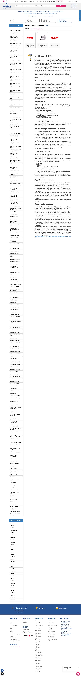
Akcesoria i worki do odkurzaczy (13, 222)
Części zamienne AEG (13, 214)
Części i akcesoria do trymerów (15, 186)
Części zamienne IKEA (14, 295)
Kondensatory (12, 485)
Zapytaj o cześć (33, 16)
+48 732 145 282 (48, 16)
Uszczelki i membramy (14, 508)
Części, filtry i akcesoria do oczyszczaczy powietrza (14, 418)
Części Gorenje (12, 547)
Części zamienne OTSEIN (14, 348)
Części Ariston (12, 525)
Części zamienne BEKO (14, 237)
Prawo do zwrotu (32, 1)
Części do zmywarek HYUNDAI (15, 284)
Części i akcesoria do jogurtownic (13, 57)
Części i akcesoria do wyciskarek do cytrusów (14, 192)
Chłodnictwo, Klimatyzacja (14, 463)
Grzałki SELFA (12, 476)
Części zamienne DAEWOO (14, 261)
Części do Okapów (51, 633)
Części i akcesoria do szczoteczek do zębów (14, 157)
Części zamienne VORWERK (14, 390)
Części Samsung (12, 583)
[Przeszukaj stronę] (61, 6)
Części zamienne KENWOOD (15, 307)
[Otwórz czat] (78, 674)
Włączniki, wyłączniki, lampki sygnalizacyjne (15, 514)
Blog (18, 1)
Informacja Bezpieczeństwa (15, 641)
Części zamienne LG (13, 311)
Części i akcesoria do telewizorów (13, 177)
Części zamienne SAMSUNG (15, 369)
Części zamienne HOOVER (14, 286)
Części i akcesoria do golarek (15, 45)
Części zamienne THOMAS (14, 383)
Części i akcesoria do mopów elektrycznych (15, 87)
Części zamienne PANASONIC (15, 351)
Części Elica (12, 544)
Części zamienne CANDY (14, 250)
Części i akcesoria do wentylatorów (13, 189)
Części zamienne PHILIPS (14, 356)
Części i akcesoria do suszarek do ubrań (15, 439)
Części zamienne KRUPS (14, 309)
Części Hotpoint (12, 556)
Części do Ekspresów (52, 629)
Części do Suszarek (51, 634)
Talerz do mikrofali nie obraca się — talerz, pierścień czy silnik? (65, 624)
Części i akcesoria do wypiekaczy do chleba (14, 199)
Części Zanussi (12, 597)
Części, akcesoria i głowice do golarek (15, 452)
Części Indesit (12, 559)
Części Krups (12, 563)
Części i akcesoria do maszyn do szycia (15, 77)
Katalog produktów (13, 639)
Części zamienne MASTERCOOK (15, 316)
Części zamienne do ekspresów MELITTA (15, 322)
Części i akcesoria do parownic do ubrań (15, 120)
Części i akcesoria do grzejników (13, 51)
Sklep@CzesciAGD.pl (63, 608)
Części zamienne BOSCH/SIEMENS (13, 241)
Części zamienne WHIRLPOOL (15, 395)
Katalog (11, 622)
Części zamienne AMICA (14, 216)
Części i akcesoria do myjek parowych (15, 101)
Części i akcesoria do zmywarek (15, 442)
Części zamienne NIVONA (14, 346)
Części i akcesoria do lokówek (15, 66)
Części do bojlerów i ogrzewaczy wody (13, 456)
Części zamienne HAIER (14, 279)
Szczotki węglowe (13, 504)
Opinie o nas (12, 623)
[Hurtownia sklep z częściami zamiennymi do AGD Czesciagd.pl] (7, 5)
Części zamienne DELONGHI (15, 259)
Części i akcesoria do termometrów (13, 181)
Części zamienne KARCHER (14, 304)
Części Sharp (12, 585)
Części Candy (12, 535)
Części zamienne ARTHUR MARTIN (14, 225)
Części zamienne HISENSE (14, 282)
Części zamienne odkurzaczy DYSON (15, 256)
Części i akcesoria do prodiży (15, 133)
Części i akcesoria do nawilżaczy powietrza (15, 105)
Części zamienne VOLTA (14, 393)
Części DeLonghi (12, 537)
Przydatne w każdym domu (15, 211)
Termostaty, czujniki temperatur (15, 506)
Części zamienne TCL (13, 388)
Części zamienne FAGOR (14, 274)
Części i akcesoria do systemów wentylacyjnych (15, 150)
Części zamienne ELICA (14, 269)
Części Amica (12, 522)
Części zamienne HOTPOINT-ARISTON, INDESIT (15, 290)
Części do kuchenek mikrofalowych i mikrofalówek (15, 436)
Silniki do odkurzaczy (13, 501)
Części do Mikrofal (51, 631)
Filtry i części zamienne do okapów (14, 480)
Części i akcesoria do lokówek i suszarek (15, 70)
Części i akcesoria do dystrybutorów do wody (14, 37)
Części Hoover (12, 554)
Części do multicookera (14, 458)
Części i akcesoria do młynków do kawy (15, 84)
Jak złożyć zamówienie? (14, 620)
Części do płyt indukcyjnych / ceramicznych (15, 415)
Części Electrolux (12, 542)
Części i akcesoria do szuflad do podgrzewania (15, 161)
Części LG (11, 566)
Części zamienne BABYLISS (14, 233)
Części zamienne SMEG (14, 371)
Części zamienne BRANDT (14, 243)
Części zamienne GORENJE (14, 277)
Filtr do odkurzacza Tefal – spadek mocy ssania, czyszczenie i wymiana (66, 634)
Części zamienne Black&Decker (15, 246)
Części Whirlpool (12, 595)
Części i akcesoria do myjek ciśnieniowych (15, 94)
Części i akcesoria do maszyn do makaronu (15, 73)
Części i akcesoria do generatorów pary (13, 40)
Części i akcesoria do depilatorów (13, 33)
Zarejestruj (71, 1)
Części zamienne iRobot (14, 297)
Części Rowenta (12, 580)
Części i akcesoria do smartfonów (13, 140)
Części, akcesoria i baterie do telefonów (15, 449)
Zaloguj (75, 1)
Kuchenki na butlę (13, 482)
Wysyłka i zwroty (40, 1)
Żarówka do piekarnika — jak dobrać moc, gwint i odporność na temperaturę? (66, 631)
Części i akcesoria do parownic (15, 117)
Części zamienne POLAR (14, 358)
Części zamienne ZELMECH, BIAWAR (15, 399)
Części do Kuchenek (51, 620)
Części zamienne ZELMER (14, 401)
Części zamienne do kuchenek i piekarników (15, 429)
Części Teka (12, 590)
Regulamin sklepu (13, 629)
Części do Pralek (51, 622)
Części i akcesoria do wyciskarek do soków (13, 196)
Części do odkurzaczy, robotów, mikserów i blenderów (15, 408)
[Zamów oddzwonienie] (2, 670)
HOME (15, 1)
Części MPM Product (13, 575)
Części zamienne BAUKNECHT (15, 235)
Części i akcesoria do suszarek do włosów (15, 147)
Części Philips (12, 578)
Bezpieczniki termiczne (14, 461)
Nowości (25, 1)
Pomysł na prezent (13, 499)
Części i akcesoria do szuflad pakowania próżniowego (15, 164)
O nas (22, 1)
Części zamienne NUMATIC (14, 340)
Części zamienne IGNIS (14, 292)
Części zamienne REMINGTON (15, 353)
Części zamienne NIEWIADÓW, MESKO (15, 343)
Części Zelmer (12, 600)
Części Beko (12, 527)
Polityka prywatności (14, 633)
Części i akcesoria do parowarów (13, 114)
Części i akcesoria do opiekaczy (15, 107)
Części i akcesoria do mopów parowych (15, 91)
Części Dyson (12, 539)
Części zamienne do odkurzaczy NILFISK (15, 335)
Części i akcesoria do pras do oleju (15, 130)
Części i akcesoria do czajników (15, 30)
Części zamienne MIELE (14, 329)
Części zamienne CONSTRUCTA (15, 253)
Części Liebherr (12, 568)
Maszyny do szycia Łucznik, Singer (14, 493)
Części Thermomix (13, 592)
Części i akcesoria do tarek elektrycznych (14, 174)
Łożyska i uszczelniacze (14, 489)
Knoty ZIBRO (12, 487)
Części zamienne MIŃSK (14, 319)
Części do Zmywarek (51, 636)
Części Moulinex (12, 573)
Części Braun (12, 532)
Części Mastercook (13, 571)
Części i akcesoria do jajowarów (15, 54)
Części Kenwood (12, 561)
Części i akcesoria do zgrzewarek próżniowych (14, 203)
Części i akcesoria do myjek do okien (15, 98)
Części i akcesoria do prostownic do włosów (14, 136)
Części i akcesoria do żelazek (15, 205)
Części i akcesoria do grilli (14, 48)
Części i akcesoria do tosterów (15, 183)
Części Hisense (12, 551)
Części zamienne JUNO (14, 299)
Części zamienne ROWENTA (15, 364)
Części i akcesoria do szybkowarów (13, 168)
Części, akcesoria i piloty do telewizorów (15, 445)
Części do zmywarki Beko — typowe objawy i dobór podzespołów (66, 621)
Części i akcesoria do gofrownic (15, 43)
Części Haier (12, 549)
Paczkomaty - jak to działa (28, 632)
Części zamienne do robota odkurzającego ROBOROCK (15, 361)
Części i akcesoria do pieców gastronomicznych (15, 123)
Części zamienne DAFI (14, 264)
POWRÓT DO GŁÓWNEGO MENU (15, 520)
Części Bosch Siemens (13, 530)
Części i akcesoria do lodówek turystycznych (15, 64)
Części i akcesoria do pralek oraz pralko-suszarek (15, 425)
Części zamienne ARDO (14, 219)
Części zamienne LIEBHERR (14, 314)
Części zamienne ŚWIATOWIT (15, 376)
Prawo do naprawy (13, 625)
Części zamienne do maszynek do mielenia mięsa (15, 209)
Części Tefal (12, 588)
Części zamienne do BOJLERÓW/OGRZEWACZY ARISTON (14, 229)
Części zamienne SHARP (14, 374)
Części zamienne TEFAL (14, 378)
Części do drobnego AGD (52, 625)
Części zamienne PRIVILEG (14, 366)
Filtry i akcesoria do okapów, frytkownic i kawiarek (15, 471)
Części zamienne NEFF (14, 338)
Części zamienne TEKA (14, 386)
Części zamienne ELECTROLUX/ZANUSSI (14, 267)
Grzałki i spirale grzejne (14, 474)
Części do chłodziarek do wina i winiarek (15, 411)
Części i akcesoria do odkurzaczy (13, 405)
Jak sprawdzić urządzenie (50, 1)
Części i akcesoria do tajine (15, 170)
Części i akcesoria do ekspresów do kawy (13, 422)
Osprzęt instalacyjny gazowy (15, 511)
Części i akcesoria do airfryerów (15, 28)
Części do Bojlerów (51, 637)
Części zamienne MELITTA (14, 325)
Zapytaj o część (59, 1)
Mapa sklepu (12, 636)
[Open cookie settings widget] (2, 673)
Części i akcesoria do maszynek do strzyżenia (15, 80)
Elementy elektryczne (13, 468)
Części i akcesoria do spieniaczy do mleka (15, 143)
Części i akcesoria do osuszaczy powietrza (15, 111)
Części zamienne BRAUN (14, 248)
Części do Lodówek (51, 623)
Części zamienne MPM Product (15, 327)
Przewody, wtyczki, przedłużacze (13, 496)
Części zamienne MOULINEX (15, 332)
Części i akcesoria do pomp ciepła (15, 127)
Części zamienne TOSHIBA (14, 381)
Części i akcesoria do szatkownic (13, 154)
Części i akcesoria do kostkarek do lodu (15, 60)
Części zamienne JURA (14, 302)
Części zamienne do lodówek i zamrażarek (15, 432)
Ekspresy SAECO (13, 466)
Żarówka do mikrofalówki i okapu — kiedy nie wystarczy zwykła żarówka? (66, 628)
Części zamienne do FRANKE (15, 272)
